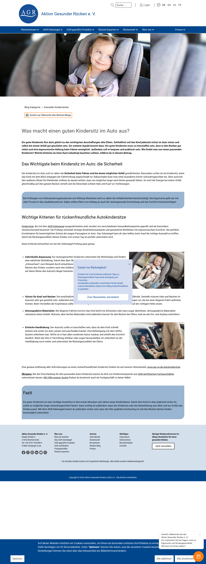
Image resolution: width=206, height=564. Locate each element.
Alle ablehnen (164, 558)
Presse (93, 449)
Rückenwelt (95, 440)
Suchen (112, 5)
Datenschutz (125, 440)
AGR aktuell (95, 437)
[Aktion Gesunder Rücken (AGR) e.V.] (28, 13)
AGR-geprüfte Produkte (64, 443)
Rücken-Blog (95, 446)
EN (169, 5)
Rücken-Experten (61, 451)
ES (174, 5)
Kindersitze (28, 226)
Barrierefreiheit (126, 443)
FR (179, 5)
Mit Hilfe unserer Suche (56, 377)
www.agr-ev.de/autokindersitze (163, 367)
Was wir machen (61, 437)
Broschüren (95, 443)
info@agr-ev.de (34, 446)
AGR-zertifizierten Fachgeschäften (156, 374)
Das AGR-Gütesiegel (63, 440)
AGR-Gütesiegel (56, 226)
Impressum (124, 437)
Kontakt (123, 446)
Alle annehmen (185, 558)
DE (163, 5)
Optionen (17, 558)
